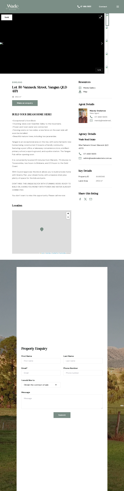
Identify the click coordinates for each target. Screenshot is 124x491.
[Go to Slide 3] (107, 46)
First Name (26, 356)
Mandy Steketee (98, 110)
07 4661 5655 (101, 117)
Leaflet (42, 253)
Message (25, 392)
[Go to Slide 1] (107, 19)
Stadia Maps (48, 253)
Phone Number (70, 368)
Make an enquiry (25, 103)
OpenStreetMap (62, 253)
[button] (52, 43)
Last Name (68, 356)
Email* (24, 368)
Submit (62, 415)
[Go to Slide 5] (107, 72)
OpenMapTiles (55, 253)
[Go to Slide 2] (107, 32)
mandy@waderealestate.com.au (103, 120)
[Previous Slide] (2, 43)
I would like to (28, 380)
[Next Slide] (101, 43)
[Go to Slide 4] (107, 59)
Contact (103, 6)
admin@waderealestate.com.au (97, 158)
